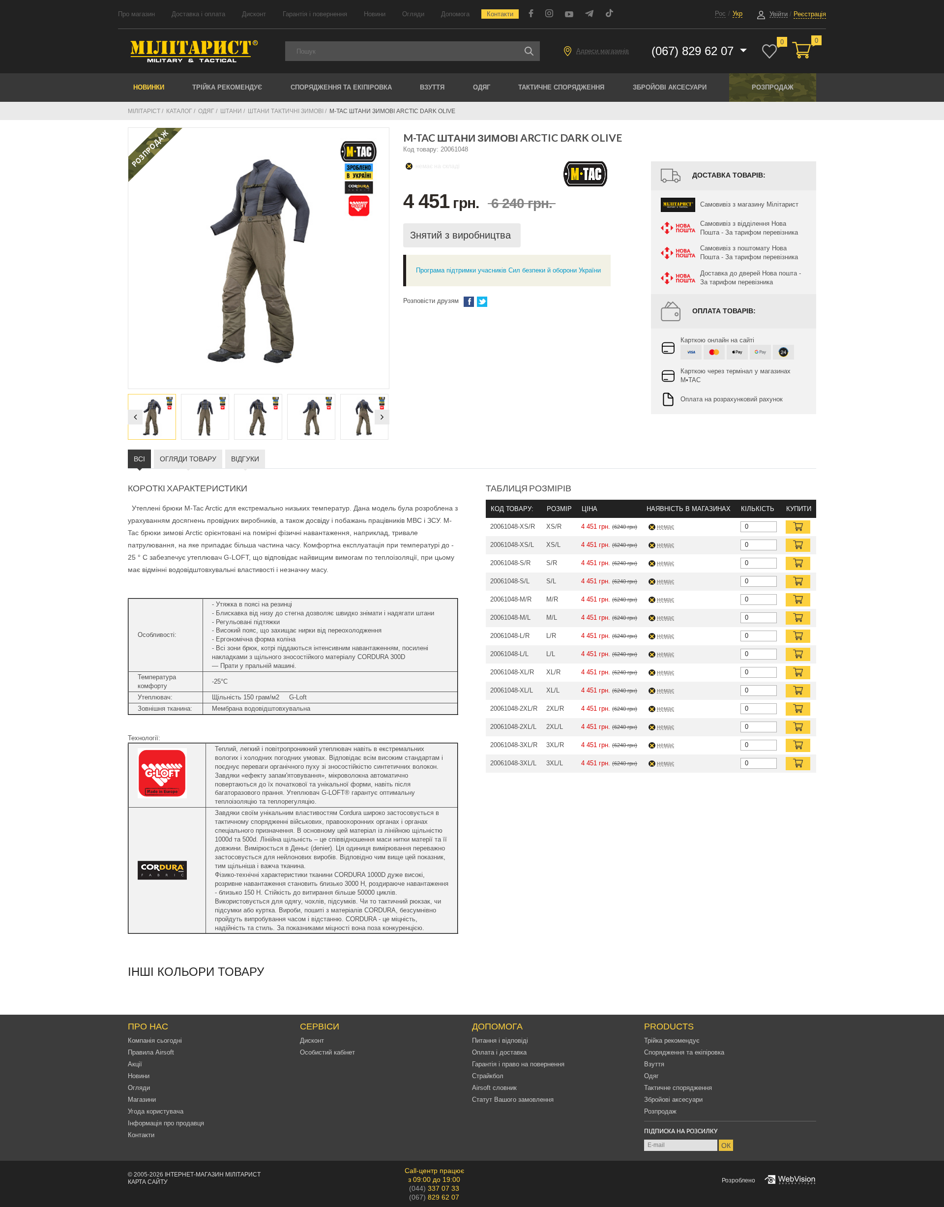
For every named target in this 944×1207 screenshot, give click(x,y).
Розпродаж (773, 87)
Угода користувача (155, 1111)
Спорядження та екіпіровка (341, 87)
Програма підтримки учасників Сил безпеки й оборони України (508, 270)
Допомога (455, 14)
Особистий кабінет (327, 1052)
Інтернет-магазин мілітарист (213, 1174)
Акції (135, 1064)
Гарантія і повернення (315, 14)
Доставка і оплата (198, 14)
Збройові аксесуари (670, 87)
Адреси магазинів (602, 51)
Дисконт (254, 14)
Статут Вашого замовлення (513, 1099)
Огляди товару (188, 459)
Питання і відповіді (500, 1040)
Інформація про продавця (166, 1123)
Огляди (413, 14)
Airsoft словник (494, 1087)
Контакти (500, 14)
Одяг (481, 87)
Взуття (432, 87)
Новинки (148, 87)
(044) (434, 1188)
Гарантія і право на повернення (518, 1064)
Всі (139, 459)
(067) (434, 1197)
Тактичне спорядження (561, 87)
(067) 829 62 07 (694, 51)
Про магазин (136, 14)
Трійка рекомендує (227, 87)
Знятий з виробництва (462, 235)
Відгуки (245, 459)
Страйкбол (487, 1076)
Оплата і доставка (499, 1052)
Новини (374, 14)
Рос (720, 13)
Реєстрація (810, 14)
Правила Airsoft (151, 1052)
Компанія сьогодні (155, 1040)
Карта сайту (148, 1181)
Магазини (142, 1099)
